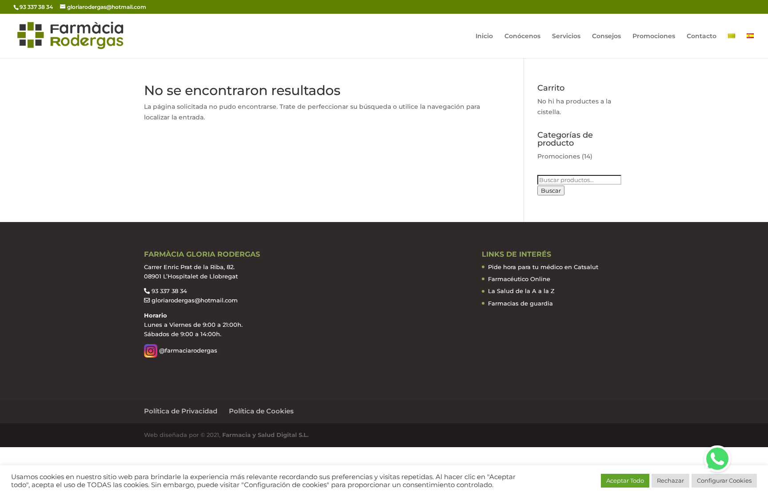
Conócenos (522, 36)
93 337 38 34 (169, 290)
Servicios (566, 36)
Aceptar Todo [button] (625, 480)
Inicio (484, 36)
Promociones (653, 36)
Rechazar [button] (670, 480)
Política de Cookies (261, 411)
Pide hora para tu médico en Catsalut (543, 266)
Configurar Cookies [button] (724, 480)
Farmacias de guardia (520, 303)
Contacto (701, 36)
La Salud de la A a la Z (521, 290)
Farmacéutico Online (519, 278)
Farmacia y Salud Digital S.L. (264, 434)
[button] (717, 458)
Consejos (606, 36)
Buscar (551, 190)
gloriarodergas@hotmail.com (195, 300)
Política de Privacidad (180, 411)
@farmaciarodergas (187, 350)
